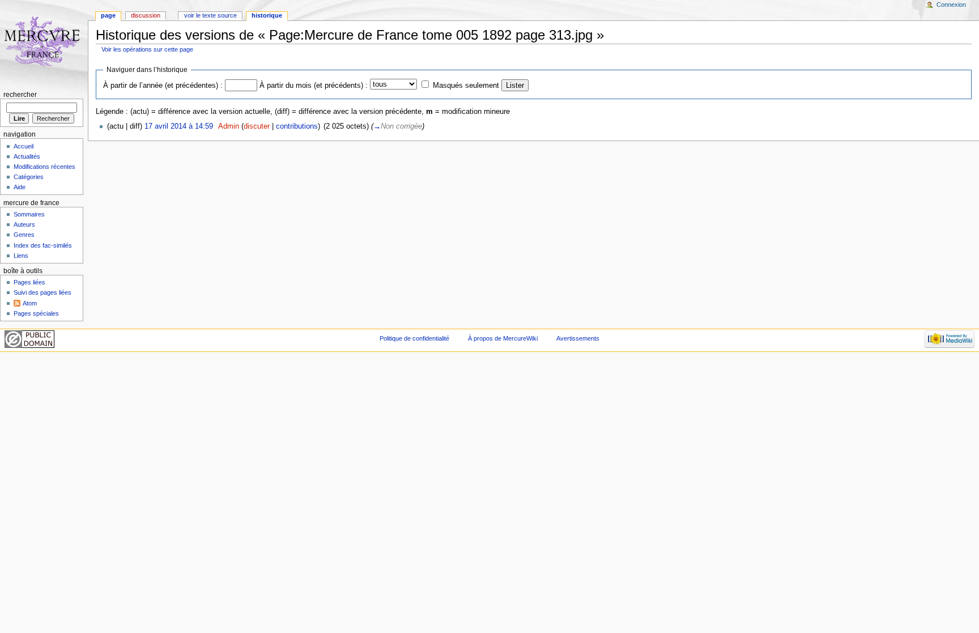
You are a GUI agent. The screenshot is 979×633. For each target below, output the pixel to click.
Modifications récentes (44, 166)
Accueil (23, 146)
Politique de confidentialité (414, 338)
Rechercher (20, 94)
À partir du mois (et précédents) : (313, 86)
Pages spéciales (36, 313)
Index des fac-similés (43, 245)
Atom (30, 303)
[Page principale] (44, 44)
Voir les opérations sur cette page (147, 49)
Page (108, 15)
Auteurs (24, 224)
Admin (228, 126)
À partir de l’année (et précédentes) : (163, 86)
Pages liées (29, 282)
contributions (297, 126)
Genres (24, 234)
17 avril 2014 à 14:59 (178, 126)
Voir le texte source (210, 15)
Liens (21, 255)
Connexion (951, 4)
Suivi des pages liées (42, 292)
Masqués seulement (466, 86)
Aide (19, 187)
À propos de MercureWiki (503, 338)
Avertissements (577, 338)
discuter (257, 126)
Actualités (27, 156)
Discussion (145, 15)
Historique (267, 15)
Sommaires (29, 214)
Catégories (29, 176)
